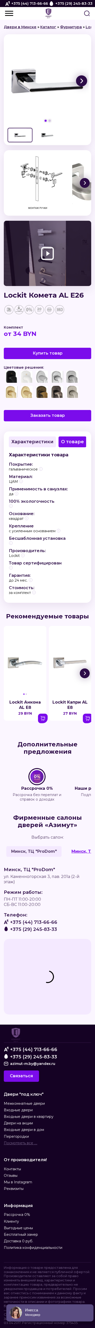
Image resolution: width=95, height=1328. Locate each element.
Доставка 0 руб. (18, 1241)
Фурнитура (71, 27)
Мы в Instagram (18, 1182)
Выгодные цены (18, 1228)
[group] (47, 81)
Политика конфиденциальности (33, 1247)
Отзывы (10, 1175)
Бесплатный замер (21, 1234)
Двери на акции (18, 1123)
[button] (81, 80)
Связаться (21, 1075)
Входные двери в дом (24, 1129)
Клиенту (11, 1221)
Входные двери (18, 1110)
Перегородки (16, 1136)
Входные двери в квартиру (28, 1116)
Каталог (48, 27)
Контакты (12, 1169)
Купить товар (48, 353)
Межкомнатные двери (24, 1103)
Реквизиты (14, 1188)
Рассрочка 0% (17, 1214)
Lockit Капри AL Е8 (70, 705)
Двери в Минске (20, 27)
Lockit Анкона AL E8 (25, 705)
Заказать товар (47, 415)
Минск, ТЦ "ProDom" (34, 851)
